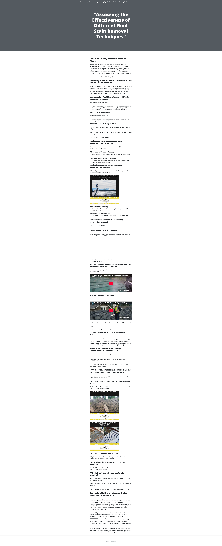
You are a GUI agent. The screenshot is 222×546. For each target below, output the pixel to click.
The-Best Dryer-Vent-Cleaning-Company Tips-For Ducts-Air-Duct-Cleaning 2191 (103, 2)
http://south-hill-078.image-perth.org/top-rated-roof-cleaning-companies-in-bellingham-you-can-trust (110, 516)
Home (134, 1)
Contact (140, 1)
